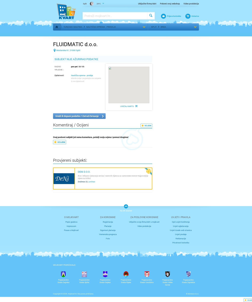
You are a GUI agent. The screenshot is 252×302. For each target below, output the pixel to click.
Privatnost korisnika (180, 242)
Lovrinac (91, 181)
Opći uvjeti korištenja (181, 222)
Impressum (71, 226)
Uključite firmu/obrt (147, 3)
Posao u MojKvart (71, 230)
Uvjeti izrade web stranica (181, 230)
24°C (92, 3)
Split (154, 27)
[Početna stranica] (56, 27)
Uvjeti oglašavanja (180, 226)
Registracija (108, 222)
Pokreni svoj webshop (170, 3)
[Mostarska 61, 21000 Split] (66, 55)
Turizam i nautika (72, 27)
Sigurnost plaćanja (108, 230)
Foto (108, 238)
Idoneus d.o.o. (193, 294)
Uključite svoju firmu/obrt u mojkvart (144, 222)
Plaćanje (107, 226)
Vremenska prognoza (108, 234)
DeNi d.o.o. (84, 171)
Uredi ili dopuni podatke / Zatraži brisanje (77, 116)
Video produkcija (191, 3)
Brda (163, 27)
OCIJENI (148, 125)
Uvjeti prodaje (181, 234)
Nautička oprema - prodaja (101, 27)
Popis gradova (71, 222)
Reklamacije (181, 238)
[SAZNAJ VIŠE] (64, 178)
